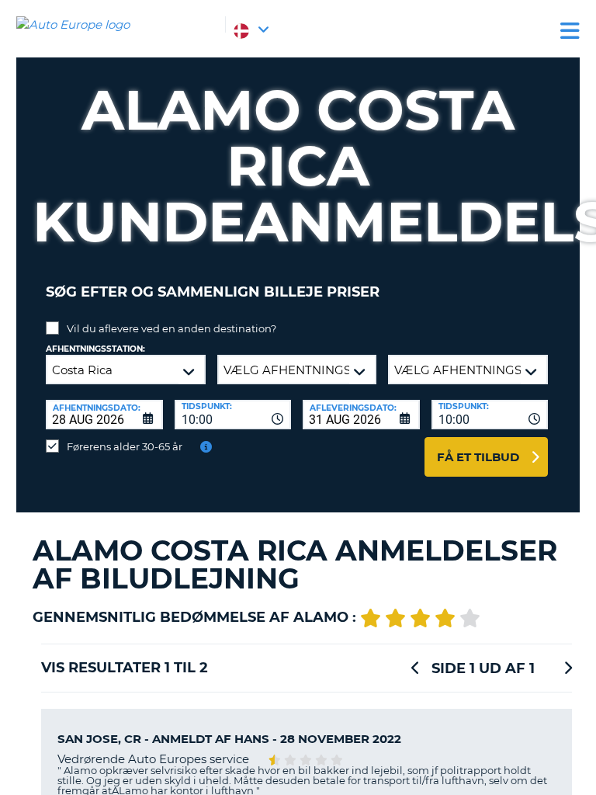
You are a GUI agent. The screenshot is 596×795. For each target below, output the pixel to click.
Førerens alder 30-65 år (124, 446)
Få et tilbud (478, 457)
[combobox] (233, 414)
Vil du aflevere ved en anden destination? (171, 328)
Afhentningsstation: (95, 349)
